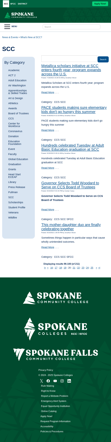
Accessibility (46, 426)
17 (56, 268)
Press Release (16, 187)
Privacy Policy (45, 370)
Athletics (13, 103)
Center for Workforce (14, 125)
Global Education (18, 159)
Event (11, 149)
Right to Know (48, 391)
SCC (6, 4)
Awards (12, 108)
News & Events (10, 37)
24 (87, 268)
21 (74, 268)
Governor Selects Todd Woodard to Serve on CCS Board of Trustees (70, 185)
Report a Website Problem (54, 396)
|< (45, 268)
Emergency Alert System (53, 401)
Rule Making (47, 386)
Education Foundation (14, 142)
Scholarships (15, 202)
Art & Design (15, 98)
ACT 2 (12, 75)
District (22, 4)
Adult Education (17, 80)
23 (83, 268)
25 (92, 268)
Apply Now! (100, 3)
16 (51, 268)
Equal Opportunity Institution (55, 406)
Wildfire (12, 217)
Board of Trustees (18, 113)
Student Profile (16, 207)
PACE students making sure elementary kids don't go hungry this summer (74, 109)
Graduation (14, 164)
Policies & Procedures (51, 431)
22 (78, 268)
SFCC (13, 4)
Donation (13, 136)
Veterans (13, 212)
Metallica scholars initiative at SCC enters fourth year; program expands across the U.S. (71, 70)
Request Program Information (55, 421)
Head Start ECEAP (14, 175)
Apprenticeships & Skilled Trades (17, 92)
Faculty (12, 154)
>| (99, 268)
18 (60, 268)
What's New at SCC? (31, 37)
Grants (12, 169)
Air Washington (17, 85)
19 (65, 268)
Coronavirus (15, 131)
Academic (14, 70)
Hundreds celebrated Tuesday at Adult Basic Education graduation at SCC (72, 147)
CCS (11, 118)
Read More (47, 92)
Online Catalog (49, 411)
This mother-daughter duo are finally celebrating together (71, 227)
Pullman (13, 192)
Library (12, 182)
